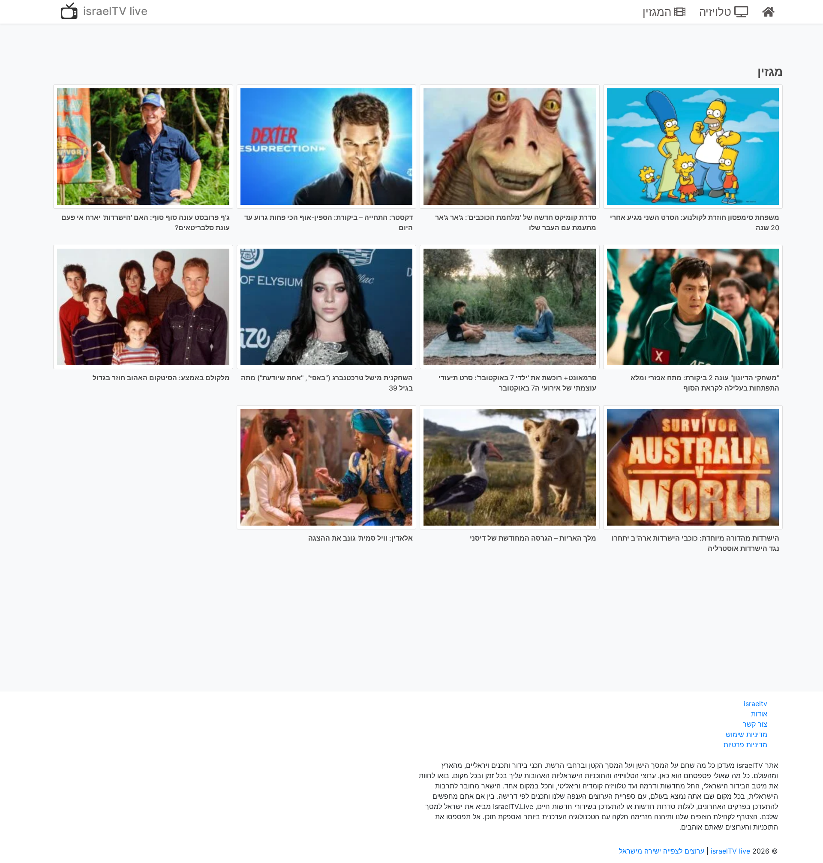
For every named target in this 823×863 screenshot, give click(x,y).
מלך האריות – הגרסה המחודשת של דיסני (533, 538)
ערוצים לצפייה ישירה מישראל (661, 851)
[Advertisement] (411, 628)
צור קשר (755, 724)
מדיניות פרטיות (745, 744)
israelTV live (113, 11)
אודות (759, 714)
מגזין (770, 71)
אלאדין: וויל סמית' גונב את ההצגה (360, 538)
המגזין (658, 11)
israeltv (755, 703)
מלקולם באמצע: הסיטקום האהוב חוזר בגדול (161, 377)
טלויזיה (716, 11)
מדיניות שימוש (746, 734)
